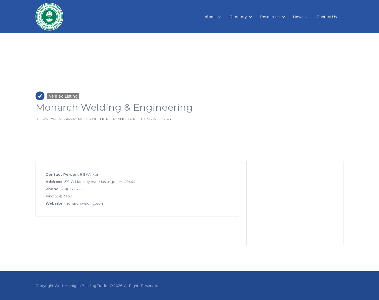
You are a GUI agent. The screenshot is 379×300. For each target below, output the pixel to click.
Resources (269, 16)
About (210, 16)
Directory (238, 16)
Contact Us (327, 16)
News (298, 16)
